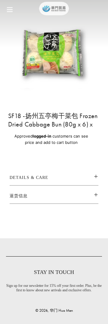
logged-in (42, 136)
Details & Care (29, 177)
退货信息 (19, 196)
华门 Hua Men (61, 310)
